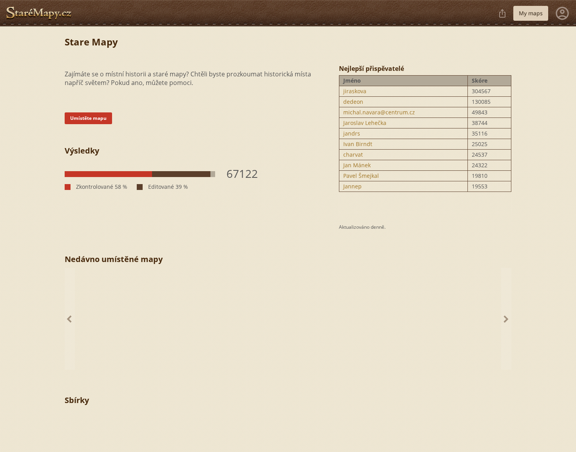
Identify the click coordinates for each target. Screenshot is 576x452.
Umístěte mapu (88, 118)
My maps (531, 13)
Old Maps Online (42, 13)
